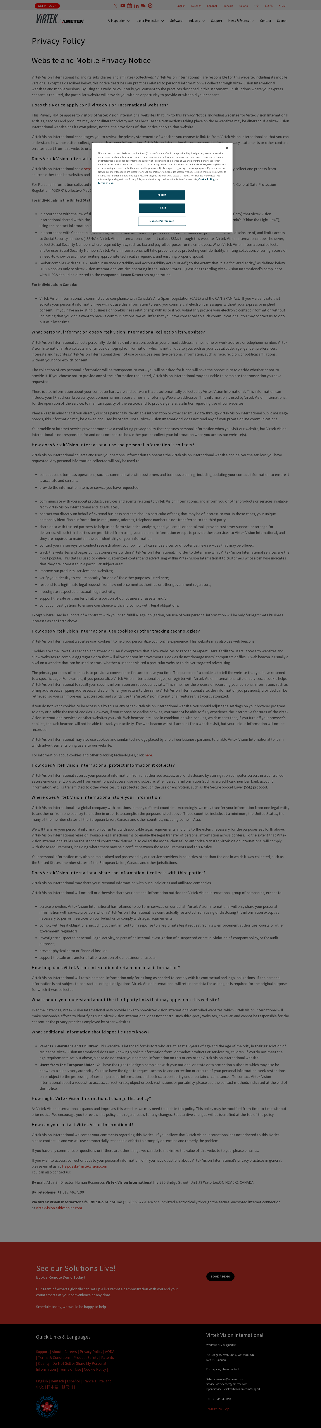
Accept (162, 194)
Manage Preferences (162, 220)
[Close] (227, 148)
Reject (162, 207)
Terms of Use (105, 183)
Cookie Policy (206, 179)
